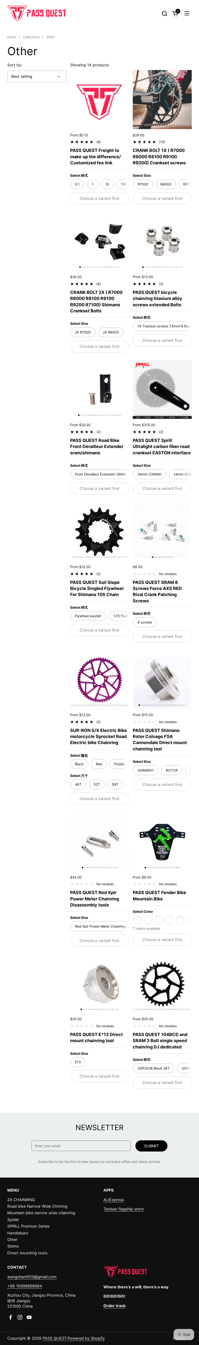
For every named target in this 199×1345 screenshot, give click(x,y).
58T (115, 784)
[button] (164, 13)
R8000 (165, 184)
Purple (119, 764)
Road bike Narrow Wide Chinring (37, 1206)
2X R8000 (111, 332)
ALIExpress (113, 1199)
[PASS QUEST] (36, 13)
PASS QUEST (54, 1338)
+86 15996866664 (24, 1285)
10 (107, 184)
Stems (13, 1246)
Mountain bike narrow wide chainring (41, 1212)
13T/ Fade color (125, 616)
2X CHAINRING (21, 1199)
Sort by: (14, 64)
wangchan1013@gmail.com (32, 1276)
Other (12, 1239)
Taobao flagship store (123, 1208)
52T (97, 784)
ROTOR (172, 770)
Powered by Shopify (86, 1338)
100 (124, 184)
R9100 (188, 184)
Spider (13, 1219)
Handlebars (17, 1233)
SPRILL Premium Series (28, 1226)
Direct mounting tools (27, 1252)
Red (99, 764)
